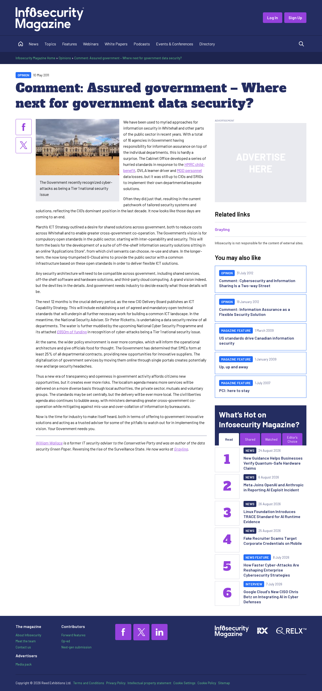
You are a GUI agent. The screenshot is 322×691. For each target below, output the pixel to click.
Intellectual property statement (149, 683)
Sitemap (224, 683)
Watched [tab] (271, 439)
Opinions (65, 58)
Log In (272, 17)
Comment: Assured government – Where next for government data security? (128, 58)
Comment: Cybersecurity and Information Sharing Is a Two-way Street (257, 283)
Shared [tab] (250, 439)
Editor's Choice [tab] (292, 439)
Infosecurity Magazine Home (35, 58)
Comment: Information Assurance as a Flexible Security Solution (254, 312)
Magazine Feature (236, 330)
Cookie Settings (184, 683)
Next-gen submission (76, 647)
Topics (50, 43)
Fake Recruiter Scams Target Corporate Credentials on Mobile (273, 541)
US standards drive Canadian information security (256, 340)
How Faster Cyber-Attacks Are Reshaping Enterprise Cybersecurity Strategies (271, 569)
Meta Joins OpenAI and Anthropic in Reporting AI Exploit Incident (274, 487)
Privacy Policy (116, 683)
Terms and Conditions (88, 683)
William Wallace (49, 442)
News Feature (257, 557)
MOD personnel (189, 170)
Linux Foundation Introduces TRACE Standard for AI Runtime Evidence (272, 516)
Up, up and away (233, 366)
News (33, 43)
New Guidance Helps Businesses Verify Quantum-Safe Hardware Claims (273, 463)
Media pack (23, 664)
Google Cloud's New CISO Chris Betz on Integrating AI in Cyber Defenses (271, 596)
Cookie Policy (206, 683)
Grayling (181, 448)
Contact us (23, 647)
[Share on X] (24, 145)
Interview (254, 584)
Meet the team (26, 641)
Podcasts (142, 43)
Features (69, 43)
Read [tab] (229, 439)
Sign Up (295, 17)
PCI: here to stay (234, 390)
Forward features (73, 635)
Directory (207, 43)
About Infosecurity (28, 635)
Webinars (91, 43)
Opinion (23, 75)
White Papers (116, 43)
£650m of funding (72, 331)
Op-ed (65, 641)
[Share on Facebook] (24, 127)
